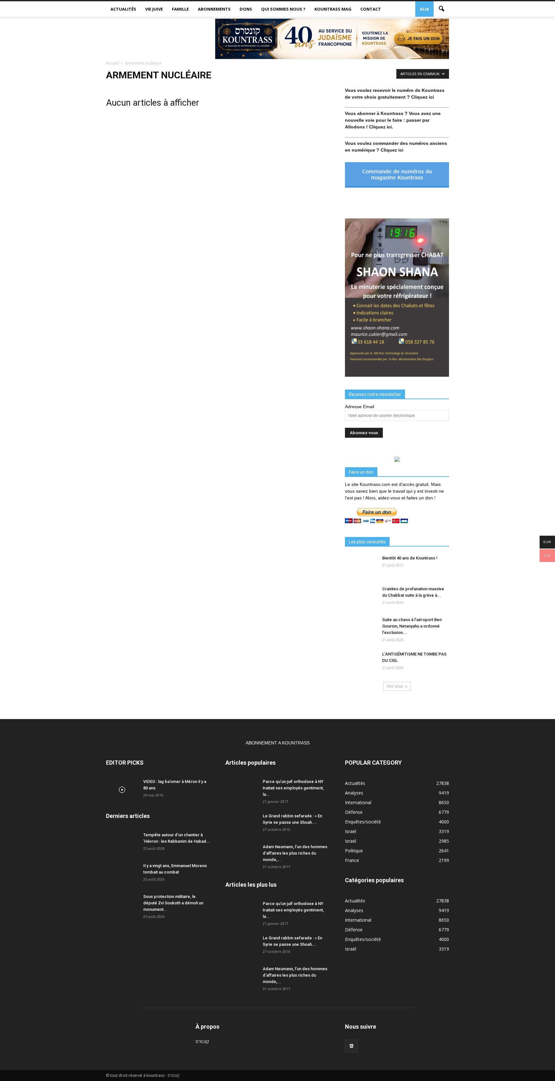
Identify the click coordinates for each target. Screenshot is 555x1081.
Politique (354, 851)
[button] (441, 9)
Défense (354, 812)
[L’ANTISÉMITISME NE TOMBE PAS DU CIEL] (361, 662)
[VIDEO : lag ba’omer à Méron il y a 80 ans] (122, 789)
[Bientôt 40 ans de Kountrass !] (361, 566)
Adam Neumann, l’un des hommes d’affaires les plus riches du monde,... (295, 853)
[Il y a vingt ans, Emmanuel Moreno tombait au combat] (122, 874)
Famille (180, 9)
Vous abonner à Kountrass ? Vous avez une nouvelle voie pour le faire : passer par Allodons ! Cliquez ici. (393, 120)
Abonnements (214, 9)
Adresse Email (359, 406)
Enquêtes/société (363, 822)
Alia (424, 9)
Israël (350, 831)
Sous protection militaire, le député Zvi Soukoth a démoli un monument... (173, 903)
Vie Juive (154, 9)
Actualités (123, 9)
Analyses (354, 793)
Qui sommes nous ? (283, 9)
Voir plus (395, 686)
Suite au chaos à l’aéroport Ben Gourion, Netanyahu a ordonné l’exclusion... (412, 626)
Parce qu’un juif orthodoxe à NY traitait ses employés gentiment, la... (293, 788)
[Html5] (351, 1046)
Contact (370, 9)
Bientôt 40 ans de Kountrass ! (409, 558)
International (358, 802)
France (352, 860)
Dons (246, 9)
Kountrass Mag (332, 9)
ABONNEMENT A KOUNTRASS (278, 742)
